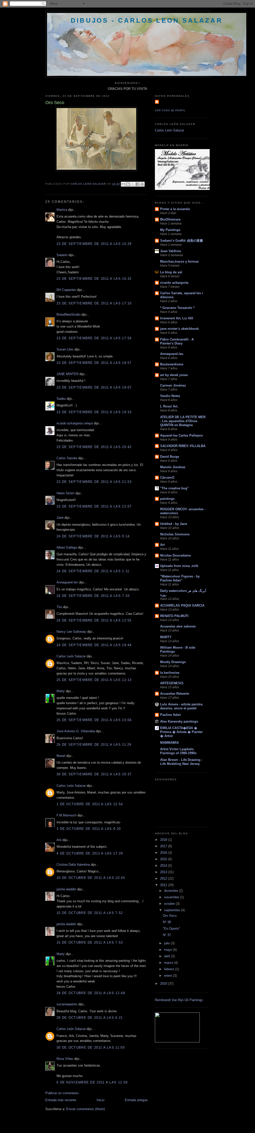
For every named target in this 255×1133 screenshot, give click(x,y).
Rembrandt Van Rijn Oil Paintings (179, 1000)
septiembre (172, 910)
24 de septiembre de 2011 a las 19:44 (94, 645)
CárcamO (167, 477)
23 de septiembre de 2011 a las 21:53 (94, 482)
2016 (164, 852)
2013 (164, 872)
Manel (61, 756)
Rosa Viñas (65, 1059)
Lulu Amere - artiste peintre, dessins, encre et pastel (181, 706)
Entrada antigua (136, 1100)
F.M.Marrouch (66, 815)
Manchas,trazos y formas (179, 261)
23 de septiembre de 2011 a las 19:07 (94, 387)
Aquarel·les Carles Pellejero (181, 435)
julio (167, 943)
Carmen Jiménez (173, 385)
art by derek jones (174, 375)
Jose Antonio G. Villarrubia (76, 731)
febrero (169, 969)
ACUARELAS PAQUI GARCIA (182, 605)
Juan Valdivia (170, 251)
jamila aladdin (66, 889)
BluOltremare (170, 219)
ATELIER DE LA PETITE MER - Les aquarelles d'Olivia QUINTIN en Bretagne (182, 421)
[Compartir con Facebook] (137, 184)
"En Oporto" (171, 928)
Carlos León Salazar (71, 656)
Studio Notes (170, 396)
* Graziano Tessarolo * (177, 308)
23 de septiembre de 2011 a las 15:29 (94, 244)
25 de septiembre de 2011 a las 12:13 (94, 680)
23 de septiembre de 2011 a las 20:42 (94, 447)
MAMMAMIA (169, 742)
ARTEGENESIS (172, 683)
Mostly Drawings (173, 662)
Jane (60, 517)
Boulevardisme (171, 364)
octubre (170, 904)
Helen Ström (65, 493)
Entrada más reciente (60, 1100)
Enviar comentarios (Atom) (85, 1109)
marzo (169, 962)
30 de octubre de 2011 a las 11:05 (91, 1047)
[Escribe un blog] (128, 184)
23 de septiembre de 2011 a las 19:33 (94, 412)
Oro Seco (170, 915)
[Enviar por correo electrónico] (123, 184)
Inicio (100, 1100)
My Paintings (170, 230)
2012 (164, 878)
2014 (164, 865)
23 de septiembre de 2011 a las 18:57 (94, 363)
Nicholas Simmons (175, 534)
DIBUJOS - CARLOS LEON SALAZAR (147, 20)
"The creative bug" (174, 488)
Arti (59, 840)
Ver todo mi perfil (170, 110)
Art (162, 545)
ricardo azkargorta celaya (75, 423)
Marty (61, 691)
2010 (164, 983)
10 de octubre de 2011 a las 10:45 (91, 878)
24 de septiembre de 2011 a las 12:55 (94, 620)
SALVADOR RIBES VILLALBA (182, 446)
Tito (59, 607)
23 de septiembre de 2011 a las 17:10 (94, 303)
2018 (164, 840)
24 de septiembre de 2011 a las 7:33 (93, 596)
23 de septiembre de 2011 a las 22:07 (94, 506)
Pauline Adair (170, 715)
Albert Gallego (67, 547)
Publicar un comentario (61, 1093)
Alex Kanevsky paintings (179, 721)
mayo (168, 950)
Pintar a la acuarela (175, 209)
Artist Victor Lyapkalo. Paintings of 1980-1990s (178, 751)
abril (167, 956)
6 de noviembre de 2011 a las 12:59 (92, 1082)
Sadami (62, 255)
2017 (164, 846)
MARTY (166, 637)
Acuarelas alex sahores (178, 626)
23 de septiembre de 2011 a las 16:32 (94, 279)
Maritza (62, 210)
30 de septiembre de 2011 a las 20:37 (94, 774)
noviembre (172, 897)
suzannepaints (67, 1004)
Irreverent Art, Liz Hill (176, 318)
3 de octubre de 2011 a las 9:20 (89, 829)
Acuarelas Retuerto (174, 693)
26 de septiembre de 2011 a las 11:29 (94, 744)
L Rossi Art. (169, 406)
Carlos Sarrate (67, 458)
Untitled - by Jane (173, 524)
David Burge (169, 456)
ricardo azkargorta (174, 282)
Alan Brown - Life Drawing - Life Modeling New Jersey (181, 762)
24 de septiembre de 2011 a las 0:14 (93, 536)
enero (168, 975)
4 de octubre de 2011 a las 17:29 (90, 853)
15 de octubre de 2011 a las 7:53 (90, 942)
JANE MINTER (67, 374)
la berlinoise (169, 673)
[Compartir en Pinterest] (142, 184)
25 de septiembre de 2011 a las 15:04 (94, 720)
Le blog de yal (171, 272)
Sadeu (61, 398)
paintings (167, 499)
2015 (164, 859)
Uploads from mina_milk (179, 566)
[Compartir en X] (132, 184)
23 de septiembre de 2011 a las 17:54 (94, 338)
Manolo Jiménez (173, 467)
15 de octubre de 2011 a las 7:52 (90, 913)
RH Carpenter (66, 290)
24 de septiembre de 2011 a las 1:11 (93, 571)
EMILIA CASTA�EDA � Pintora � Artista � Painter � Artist (181, 732)
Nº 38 (167, 922)
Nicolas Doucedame (175, 555)
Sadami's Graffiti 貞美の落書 (181, 240)
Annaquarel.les (67, 582)
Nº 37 (167, 935)
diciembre (171, 891)
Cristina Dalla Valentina (73, 864)
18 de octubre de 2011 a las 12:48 (91, 993)
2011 (164, 885)
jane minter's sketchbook (179, 329)
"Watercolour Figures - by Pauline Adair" (180, 578)
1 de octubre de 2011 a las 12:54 (90, 804)
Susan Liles (65, 349)
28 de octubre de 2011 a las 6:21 (90, 1018)
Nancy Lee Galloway (71, 631)
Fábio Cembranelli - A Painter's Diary (177, 341)
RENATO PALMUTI (174, 616)
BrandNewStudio (68, 314)
